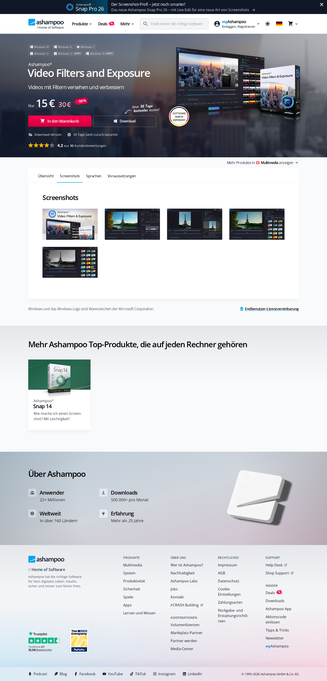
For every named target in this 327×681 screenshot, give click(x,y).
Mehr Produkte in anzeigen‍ (260, 162)
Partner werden (184, 640)
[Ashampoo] (46, 559)
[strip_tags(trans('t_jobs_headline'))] (79, 640)
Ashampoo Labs (184, 581)
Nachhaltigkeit (183, 573)
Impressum (227, 565)
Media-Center (182, 648)
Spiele (128, 597)
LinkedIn (195, 673)
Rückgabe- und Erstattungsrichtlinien (233, 615)
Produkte (80, 23)
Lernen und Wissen (139, 613)
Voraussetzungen (122, 176)
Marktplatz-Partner (187, 632)
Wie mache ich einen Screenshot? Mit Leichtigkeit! (58, 416)
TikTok (140, 673)
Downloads (275, 600)
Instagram (167, 673)
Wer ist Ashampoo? (187, 565)
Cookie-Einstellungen (229, 592)
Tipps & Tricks (277, 630)
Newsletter (275, 638)
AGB (221, 573)
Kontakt (177, 597)
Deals (105, 23)
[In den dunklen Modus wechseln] (267, 23)
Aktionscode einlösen (276, 619)
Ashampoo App (278, 608)
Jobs (174, 589)
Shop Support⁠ (277, 573)
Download (127, 121)
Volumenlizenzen (185, 624)
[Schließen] (321, 4)
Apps (127, 605)
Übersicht (46, 176)
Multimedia (132, 565)
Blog (63, 673)
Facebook (87, 673)
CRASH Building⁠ (184, 605)
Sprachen (93, 176)
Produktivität (134, 581)
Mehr (125, 23)
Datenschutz (228, 581)
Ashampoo (277, 646)
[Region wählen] (279, 23)
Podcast (40, 673)
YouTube (115, 673)
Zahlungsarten (230, 602)
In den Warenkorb (63, 121)
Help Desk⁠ (274, 565)
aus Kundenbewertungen (81, 145)
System (129, 573)
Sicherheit (131, 589)
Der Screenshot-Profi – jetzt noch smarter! (148, 4)
